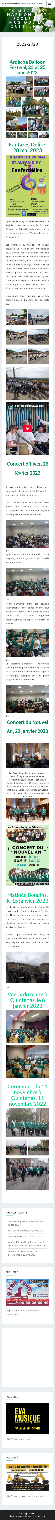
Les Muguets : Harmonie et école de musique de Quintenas (22, 4)
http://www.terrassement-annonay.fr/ (25, 1496)
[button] (6, 550)
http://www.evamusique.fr (19, 1439)
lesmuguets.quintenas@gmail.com (27, 1516)
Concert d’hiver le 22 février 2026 (24, 1236)
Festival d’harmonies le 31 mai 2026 (26, 1230)
